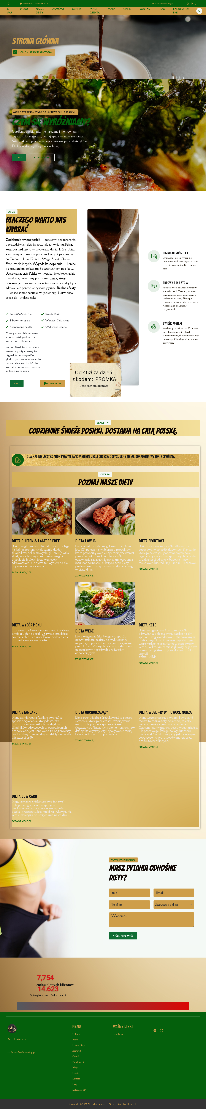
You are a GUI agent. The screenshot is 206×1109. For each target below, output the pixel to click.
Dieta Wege (84, 630)
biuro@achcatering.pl (164, 3)
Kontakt (146, 9)
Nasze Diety (40, 11)
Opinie (127, 9)
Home (22, 52)
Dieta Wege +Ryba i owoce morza (165, 712)
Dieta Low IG (85, 540)
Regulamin (118, 1033)
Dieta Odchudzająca (92, 712)
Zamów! (58, 9)
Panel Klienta (95, 11)
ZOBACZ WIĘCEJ (21, 572)
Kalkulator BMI (181, 11)
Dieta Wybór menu (27, 624)
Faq (162, 9)
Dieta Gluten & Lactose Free (36, 540)
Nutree (112, 1104)
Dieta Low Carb (24, 796)
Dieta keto (147, 624)
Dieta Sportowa (151, 540)
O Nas (9, 11)
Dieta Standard (24, 712)
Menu (24, 9)
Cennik (76, 9)
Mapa (111, 9)
